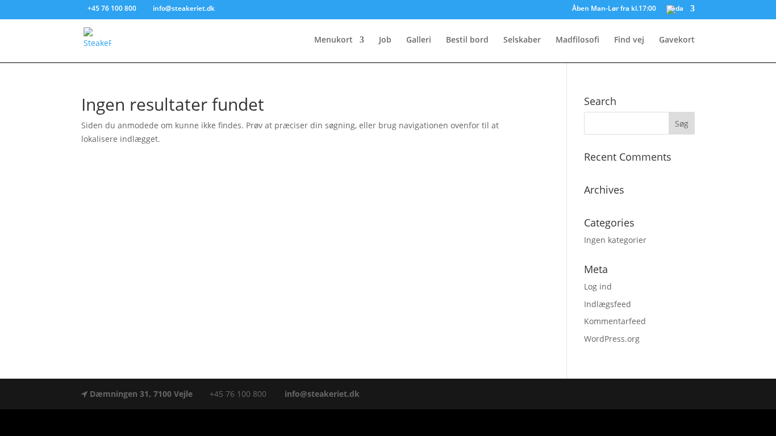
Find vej (629, 40)
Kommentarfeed (615, 321)
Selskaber (522, 40)
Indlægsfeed (607, 304)
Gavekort (677, 40)
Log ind (598, 286)
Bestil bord (467, 40)
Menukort (333, 40)
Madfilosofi (577, 40)
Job (385, 40)
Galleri (418, 40)
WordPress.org (612, 338)
